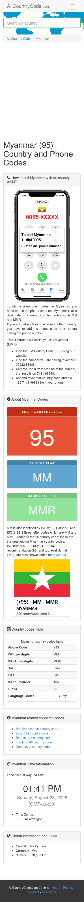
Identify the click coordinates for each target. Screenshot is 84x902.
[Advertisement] (42, 89)
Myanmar (59, 554)
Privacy (68, 887)
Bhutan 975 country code (34, 737)
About (56, 887)
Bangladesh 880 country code (37, 728)
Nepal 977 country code (33, 746)
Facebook (49, 892)
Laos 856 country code (32, 733)
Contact (34, 892)
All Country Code (19, 38)
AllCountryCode (28, 5)
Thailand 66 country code (34, 742)
